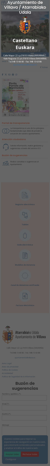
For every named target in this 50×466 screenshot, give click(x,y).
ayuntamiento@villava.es (25, 64)
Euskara (25, 47)
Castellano (25, 40)
